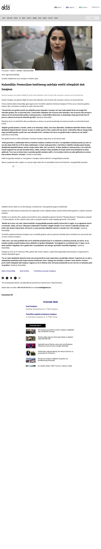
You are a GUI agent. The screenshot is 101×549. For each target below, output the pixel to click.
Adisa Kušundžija (8, 271)
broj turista (24, 271)
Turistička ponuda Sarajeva (45, 271)
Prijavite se (95, 7)
